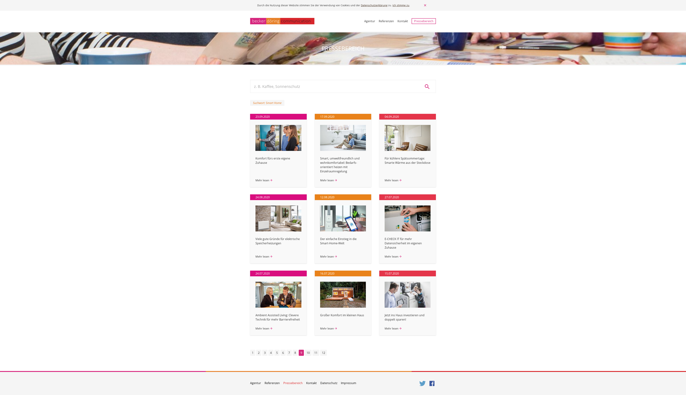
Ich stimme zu (400, 5)
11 (315, 353)
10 (308, 353)
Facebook (432, 383)
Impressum (348, 383)
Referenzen (386, 21)
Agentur (369, 21)
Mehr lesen (262, 180)
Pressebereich (423, 21)
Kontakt (402, 21)
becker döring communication (282, 21)
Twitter (422, 383)
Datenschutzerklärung (374, 5)
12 (323, 353)
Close (425, 5)
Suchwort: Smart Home (267, 103)
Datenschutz (328, 383)
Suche (428, 86)
